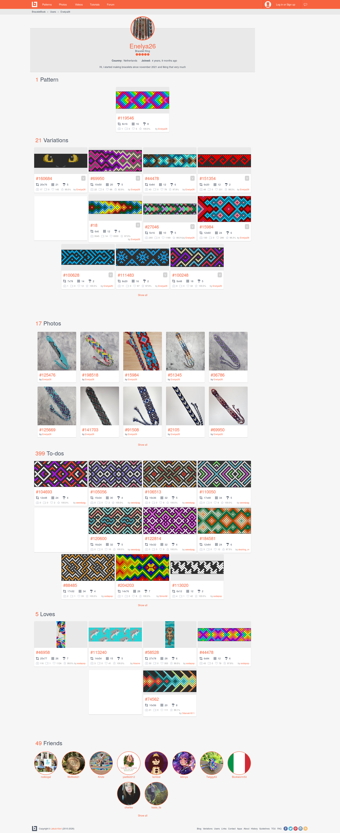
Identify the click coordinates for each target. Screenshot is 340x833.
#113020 (180, 585)
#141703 (90, 429)
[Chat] (305, 4)
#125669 (47, 429)
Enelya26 (162, 128)
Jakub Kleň (56, 828)
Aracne (136, 663)
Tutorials (95, 4)
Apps (239, 828)
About (246, 828)
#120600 (98, 538)
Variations (207, 828)
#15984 (224, 226)
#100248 (196, 275)
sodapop (108, 595)
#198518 (90, 375)
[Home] (34, 4)
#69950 (114, 178)
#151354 (224, 178)
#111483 (142, 275)
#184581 (208, 538)
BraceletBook (39, 11)
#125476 (47, 375)
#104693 (44, 491)
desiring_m (243, 549)
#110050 (208, 491)
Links (223, 828)
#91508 (132, 429)
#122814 (153, 538)
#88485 (70, 585)
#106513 (153, 491)
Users (53, 11)
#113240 (98, 652)
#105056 (98, 491)
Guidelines (264, 828)
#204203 (126, 585)
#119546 (126, 118)
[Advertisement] (115, 692)
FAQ (279, 828)
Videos (79, 4)
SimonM (163, 595)
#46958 (43, 652)
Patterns (47, 4)
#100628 (87, 275)
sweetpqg (81, 502)
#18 (114, 225)
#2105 (173, 429)
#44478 (169, 178)
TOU (273, 828)
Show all (142, 295)
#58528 (152, 652)
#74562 (152, 699)
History (254, 828)
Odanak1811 (188, 713)
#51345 (175, 375)
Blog (199, 828)
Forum (110, 4)
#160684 (60, 178)
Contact (232, 828)
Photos (63, 4)
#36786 (218, 375)
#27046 (169, 226)
